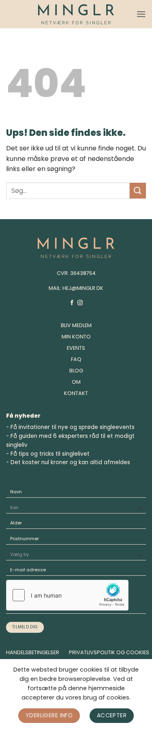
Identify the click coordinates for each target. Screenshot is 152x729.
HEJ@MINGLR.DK (82, 288)
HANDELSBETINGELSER (32, 652)
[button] (141, 14)
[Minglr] (76, 14)
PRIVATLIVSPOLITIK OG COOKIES (109, 652)
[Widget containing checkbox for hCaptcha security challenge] (67, 595)
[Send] (138, 191)
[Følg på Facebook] (72, 303)
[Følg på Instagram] (80, 303)
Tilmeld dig (25, 627)
